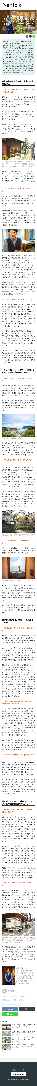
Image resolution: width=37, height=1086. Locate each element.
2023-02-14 (11, 29)
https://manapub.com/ (22, 983)
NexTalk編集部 (12, 27)
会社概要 (13, 1070)
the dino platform (20, 1080)
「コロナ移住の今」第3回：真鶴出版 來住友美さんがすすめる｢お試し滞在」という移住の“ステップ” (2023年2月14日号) (18, 21)
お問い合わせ (22, 1070)
